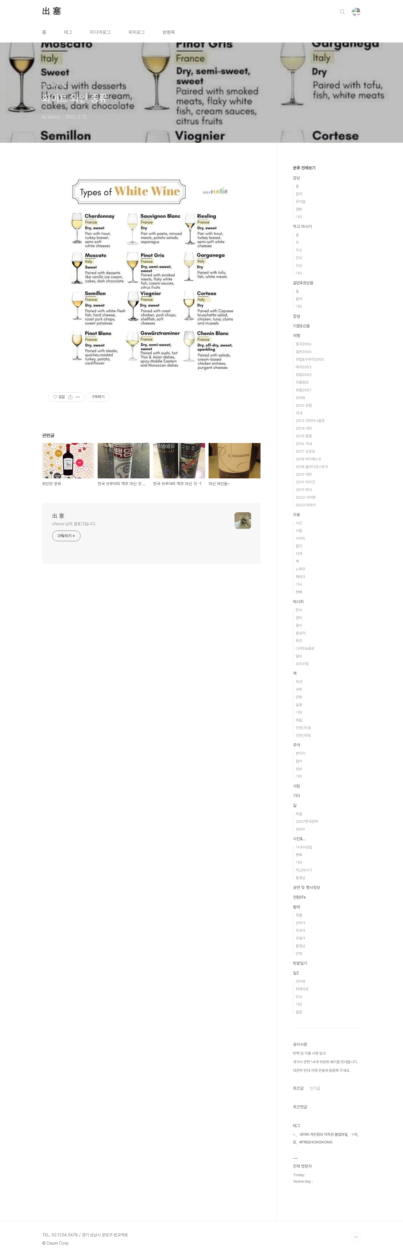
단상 (299, 997)
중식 (299, 625)
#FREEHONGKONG (315, 1142)
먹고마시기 (304, 870)
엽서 (299, 761)
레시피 (298, 601)
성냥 (299, 769)
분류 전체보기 (304, 167)
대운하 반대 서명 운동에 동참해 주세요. (321, 1070)
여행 (296, 335)
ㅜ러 (354, 1134)
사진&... (299, 838)
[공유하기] (70, 397)
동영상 (300, 878)
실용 (299, 705)
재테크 (300, 577)
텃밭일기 (300, 963)
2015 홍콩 (304, 436)
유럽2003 (304, 374)
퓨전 (299, 641)
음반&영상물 (303, 282)
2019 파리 (304, 490)
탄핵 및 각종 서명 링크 (309, 1053)
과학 (299, 689)
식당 (299, 265)
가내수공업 (304, 847)
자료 (296, 514)
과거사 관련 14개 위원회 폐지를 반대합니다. (325, 1062)
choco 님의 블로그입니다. (74, 523)
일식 (299, 656)
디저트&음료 (305, 648)
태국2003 (304, 367)
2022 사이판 (306, 497)
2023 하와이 (306, 505)
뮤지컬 (300, 201)
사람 (299, 531)
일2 (296, 973)
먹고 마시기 (302, 226)
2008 (300, 398)
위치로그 (136, 32)
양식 (299, 618)
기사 (299, 584)
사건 (299, 523)
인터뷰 (300, 981)
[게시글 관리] (77, 397)
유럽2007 (304, 390)
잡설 (296, 316)
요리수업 (302, 664)
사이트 (300, 538)
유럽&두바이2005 (310, 359)
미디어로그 (100, 32)
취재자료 (302, 989)
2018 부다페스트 (309, 459)
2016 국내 (304, 444)
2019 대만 (304, 474)
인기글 (315, 1088)
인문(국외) (303, 735)
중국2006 (304, 344)
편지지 (300, 753)
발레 (296, 907)
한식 (299, 610)
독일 (299, 814)
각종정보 (302, 382)
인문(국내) (303, 728)
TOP (356, 1237)
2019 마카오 (305, 482)
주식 (299, 250)
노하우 (300, 569)
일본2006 (304, 351)
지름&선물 (301, 326)
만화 (299, 697)
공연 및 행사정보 (306, 887)
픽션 (299, 682)
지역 (299, 554)
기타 (299, 217)
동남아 (300, 633)
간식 (299, 258)
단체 (299, 953)
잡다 (299, 546)
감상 (296, 177)
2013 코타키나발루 (310, 421)
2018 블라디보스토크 (312, 467)
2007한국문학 (307, 821)
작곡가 (300, 930)
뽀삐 (299, 592)
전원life (299, 897)
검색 (342, 11)
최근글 (298, 1088)
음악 (299, 194)
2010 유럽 (304, 405)
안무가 (300, 923)
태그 (68, 32)
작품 (299, 915)
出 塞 (51, 11)
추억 (296, 745)
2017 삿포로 (305, 451)
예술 (299, 720)
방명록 (169, 32)
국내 (299, 413)
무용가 (300, 938)
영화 (299, 209)
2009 (300, 829)
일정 (299, 1012)
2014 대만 (304, 428)
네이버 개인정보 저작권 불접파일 (323, 1134)
